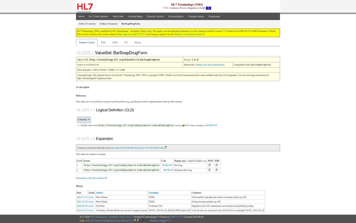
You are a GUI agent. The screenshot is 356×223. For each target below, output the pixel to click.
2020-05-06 (82, 206)
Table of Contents (93, 220)
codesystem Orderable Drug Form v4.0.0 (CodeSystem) (139, 148)
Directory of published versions (188, 34)
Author (99, 192)
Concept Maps (135, 16)
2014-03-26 (82, 210)
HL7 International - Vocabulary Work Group (110, 217)
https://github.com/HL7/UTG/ (131, 34)
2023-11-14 (82, 197)
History (137, 42)
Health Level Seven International (210, 64)
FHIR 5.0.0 (175, 217)
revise (91, 197)
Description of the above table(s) (90, 178)
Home (81, 16)
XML (103, 42)
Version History (121, 220)
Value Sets (118, 16)
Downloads (214, 16)
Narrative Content (87, 42)
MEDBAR (168, 170)
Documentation (176, 16)
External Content (155, 16)
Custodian (154, 192)
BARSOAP (212, 125)
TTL (126, 42)
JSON (115, 42)
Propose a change (159, 220)
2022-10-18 (82, 201)
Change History (196, 16)
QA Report (107, 220)
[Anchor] (151, 52)
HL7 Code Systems (98, 16)
